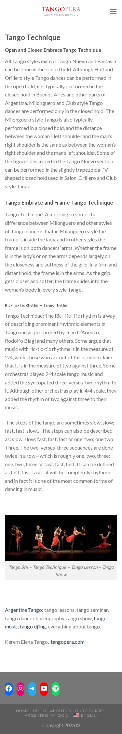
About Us (60, 710)
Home (22, 710)
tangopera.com (68, 642)
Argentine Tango (23, 610)
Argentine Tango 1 (46, 715)
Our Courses (90, 710)
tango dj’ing (33, 626)
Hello (39, 710)
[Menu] (113, 11)
